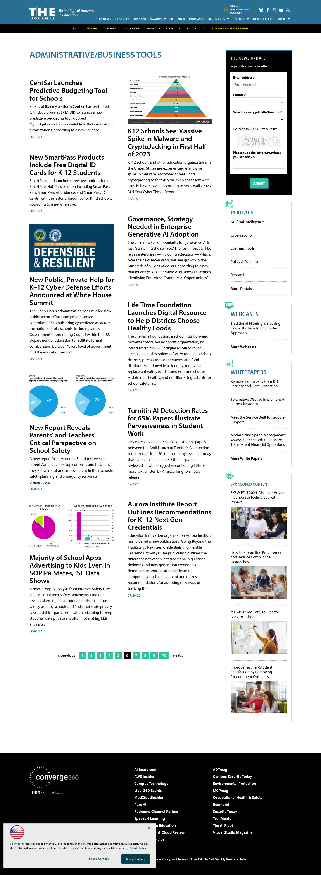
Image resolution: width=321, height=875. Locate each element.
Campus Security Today (232, 776)
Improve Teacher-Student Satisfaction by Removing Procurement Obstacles (251, 672)
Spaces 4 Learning (149, 818)
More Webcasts (243, 346)
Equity (192, 28)
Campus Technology (151, 783)
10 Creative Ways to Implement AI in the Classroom (258, 402)
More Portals (241, 288)
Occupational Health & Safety (237, 797)
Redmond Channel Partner (156, 811)
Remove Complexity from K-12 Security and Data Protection (255, 384)
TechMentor (223, 818)
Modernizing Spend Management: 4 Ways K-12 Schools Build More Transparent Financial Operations (258, 439)
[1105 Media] (55, 817)
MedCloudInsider (148, 797)
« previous (66, 655)
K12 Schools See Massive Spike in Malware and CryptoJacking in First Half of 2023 (167, 142)
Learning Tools (242, 248)
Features (122, 19)
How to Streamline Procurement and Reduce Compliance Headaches (257, 557)
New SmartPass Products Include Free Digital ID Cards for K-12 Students (66, 165)
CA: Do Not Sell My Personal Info (222, 859)
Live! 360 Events (148, 790)
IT (203, 28)
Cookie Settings (99, 858)
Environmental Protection (234, 783)
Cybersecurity (242, 235)
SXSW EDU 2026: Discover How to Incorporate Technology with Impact (258, 497)
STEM (169, 28)
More (282, 19)
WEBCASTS (245, 313)
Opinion (140, 19)
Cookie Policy (161, 859)
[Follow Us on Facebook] (268, 10)
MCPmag (220, 790)
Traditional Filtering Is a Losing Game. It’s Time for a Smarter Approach (255, 328)
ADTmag (220, 769)
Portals (242, 212)
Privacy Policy (268, 129)
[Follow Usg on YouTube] (281, 10)
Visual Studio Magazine (232, 832)
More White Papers (246, 458)
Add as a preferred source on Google (240, 9)
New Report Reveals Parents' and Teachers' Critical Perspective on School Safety (62, 439)
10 (164, 655)
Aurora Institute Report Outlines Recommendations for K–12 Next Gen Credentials (169, 515)
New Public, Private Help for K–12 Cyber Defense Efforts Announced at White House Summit (71, 291)
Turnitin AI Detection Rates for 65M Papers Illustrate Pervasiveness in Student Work (168, 422)
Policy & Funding (244, 261)
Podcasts (196, 19)
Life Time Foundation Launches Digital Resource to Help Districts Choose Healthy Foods (167, 316)
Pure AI (140, 804)
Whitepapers (248, 372)
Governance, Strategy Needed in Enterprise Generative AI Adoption (163, 226)
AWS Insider (144, 776)
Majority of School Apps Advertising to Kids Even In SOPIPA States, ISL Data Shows (69, 569)
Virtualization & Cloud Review (159, 832)
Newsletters (263, 19)
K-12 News (103, 19)
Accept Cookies (135, 859)
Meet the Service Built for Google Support (258, 419)
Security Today (225, 811)
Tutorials (110, 28)
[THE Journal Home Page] (61, 12)
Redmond (221, 804)
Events (239, 19)
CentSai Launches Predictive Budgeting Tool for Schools (68, 90)
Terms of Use (187, 859)
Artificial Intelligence (247, 221)
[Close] (149, 828)
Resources (216, 19)
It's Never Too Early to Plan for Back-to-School (255, 614)
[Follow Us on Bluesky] (261, 10)
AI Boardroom (145, 769)
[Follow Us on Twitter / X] (274, 10)
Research (177, 19)
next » (178, 655)
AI (180, 28)
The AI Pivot (223, 825)
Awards (156, 19)
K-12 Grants (132, 28)
